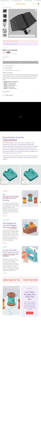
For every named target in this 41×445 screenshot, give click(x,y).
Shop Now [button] (30, 312)
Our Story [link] (4, 273)
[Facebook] (6, 95)
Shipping (8, 53)
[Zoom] (35, 10)
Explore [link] (4, 182)
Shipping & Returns (6, 91)
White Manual (8, 59)
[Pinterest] (9, 95)
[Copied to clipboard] (12, 95)
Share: (4, 95)
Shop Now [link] (5, 242)
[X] (7, 95)
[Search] (33, 4)
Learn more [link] (5, 215)
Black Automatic (6, 59)
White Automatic (10, 59)
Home (3, 7)
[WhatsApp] (10, 95)
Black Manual (3, 59)
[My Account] (35, 4)
